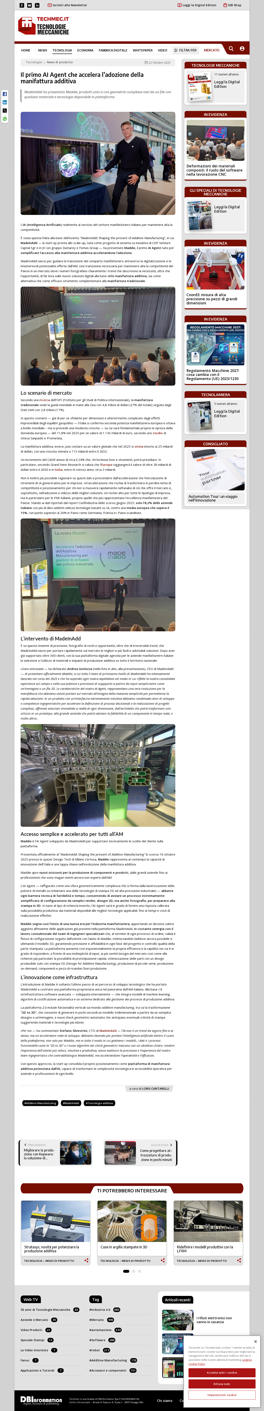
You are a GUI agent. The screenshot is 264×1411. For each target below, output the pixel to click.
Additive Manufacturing (41, 1103)
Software (102, 1340)
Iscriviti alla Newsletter (70, 5)
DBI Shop (234, 5)
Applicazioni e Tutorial (41, 1370)
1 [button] (126, 1270)
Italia (58, 469)
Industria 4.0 (105, 1310)
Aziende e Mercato (38, 1320)
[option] (56, 1233)
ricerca (44, 400)
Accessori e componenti (113, 1370)
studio (158, 433)
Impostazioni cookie (221, 1395)
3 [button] (139, 1270)
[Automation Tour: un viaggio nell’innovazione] (215, 469)
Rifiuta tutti (222, 1384)
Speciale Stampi (36, 1340)
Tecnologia (62, 50)
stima (138, 446)
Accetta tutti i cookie (222, 1372)
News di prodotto (60, 62)
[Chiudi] (255, 1341)
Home (25, 50)
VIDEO (162, 50)
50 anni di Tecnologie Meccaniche (49, 1310)
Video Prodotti (35, 1330)
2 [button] (133, 1270)
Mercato (102, 1320)
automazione (106, 1330)
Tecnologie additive (100, 1103)
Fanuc (28, 1360)
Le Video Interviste (38, 1350)
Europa (106, 464)
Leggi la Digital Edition (200, 5)
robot (100, 1350)
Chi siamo (164, 1400)
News (42, 50)
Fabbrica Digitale (113, 50)
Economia (85, 50)
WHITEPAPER (143, 50)
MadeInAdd (108, 1030)
